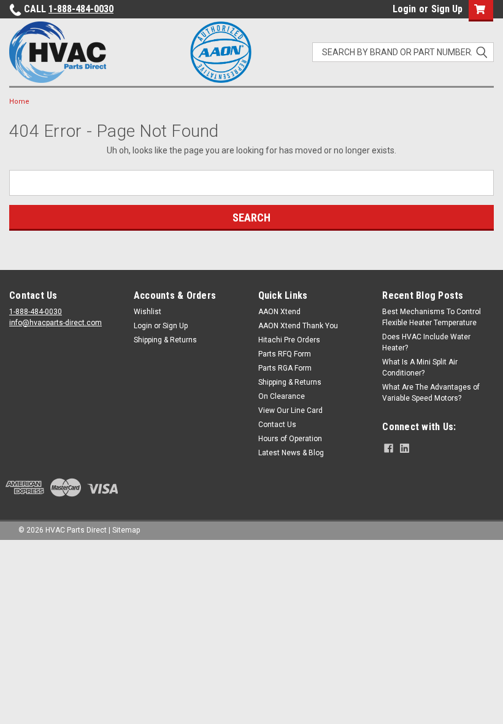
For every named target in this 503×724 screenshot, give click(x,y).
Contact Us (277, 424)
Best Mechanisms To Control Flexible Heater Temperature (431, 317)
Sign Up (447, 9)
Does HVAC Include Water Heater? (426, 342)
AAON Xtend (279, 311)
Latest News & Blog (291, 453)
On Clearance (281, 396)
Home (19, 102)
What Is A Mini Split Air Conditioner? (420, 367)
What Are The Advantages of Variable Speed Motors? (431, 392)
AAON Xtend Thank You (298, 326)
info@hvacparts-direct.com (55, 322)
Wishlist (147, 311)
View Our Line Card (290, 410)
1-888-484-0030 (80, 9)
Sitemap (126, 530)
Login (404, 9)
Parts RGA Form (285, 368)
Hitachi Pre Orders (289, 340)
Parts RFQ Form (284, 354)
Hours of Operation (290, 438)
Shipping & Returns (165, 340)
